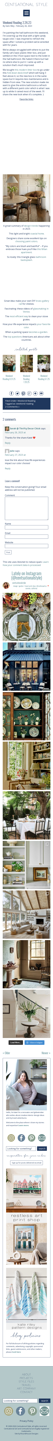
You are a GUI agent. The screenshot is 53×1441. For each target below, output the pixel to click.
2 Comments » (12, 406)
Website (9, 542)
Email (7, 533)
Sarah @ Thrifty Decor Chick (25, 428)
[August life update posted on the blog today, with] (26, 716)
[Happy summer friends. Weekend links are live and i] (26, 766)
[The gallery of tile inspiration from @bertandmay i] (26, 964)
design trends (31, 225)
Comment (10, 495)
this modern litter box (26, 69)
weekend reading (24, 403)
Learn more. (23, 1125)
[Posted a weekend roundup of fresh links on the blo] (26, 865)
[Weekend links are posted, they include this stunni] (26, 1014)
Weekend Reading (26, 400)
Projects (26, 1378)
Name (8, 523)
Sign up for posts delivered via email (26, 1162)
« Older (6, 1053)
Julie (12, 450)
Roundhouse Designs (29, 1433)
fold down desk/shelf (17, 72)
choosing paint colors (26, 241)
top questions (15, 336)
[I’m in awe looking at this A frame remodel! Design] (26, 914)
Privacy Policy (26, 1420)
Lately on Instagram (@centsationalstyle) (26, 575)
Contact (26, 1392)
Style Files (26, 1382)
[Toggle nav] (26, 13)
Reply (7, 442)
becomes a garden (38, 332)
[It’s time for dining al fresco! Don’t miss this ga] (26, 815)
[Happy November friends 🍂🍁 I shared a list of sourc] (26, 617)
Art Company (26, 1389)
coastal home (37, 233)
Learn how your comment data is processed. (26, 563)
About (26, 1375)
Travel (26, 1385)
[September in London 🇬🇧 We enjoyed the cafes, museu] (26, 666)
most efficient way (19, 316)
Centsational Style (26, 5)
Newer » (46, 1053)
